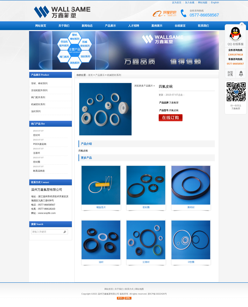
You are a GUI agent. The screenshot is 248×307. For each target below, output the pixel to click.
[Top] (241, 73)
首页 (90, 75)
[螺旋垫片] (101, 204)
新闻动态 (87, 25)
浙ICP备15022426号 (157, 294)
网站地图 (202, 2)
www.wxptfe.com (47, 213)
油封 (101, 262)
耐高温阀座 (39, 170)
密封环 (36, 135)
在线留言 (180, 25)
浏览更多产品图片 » (144, 85)
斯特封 (191, 207)
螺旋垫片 (101, 207)
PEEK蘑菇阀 (39, 144)
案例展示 (157, 25)
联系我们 (203, 25)
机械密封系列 (38, 104)
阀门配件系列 (38, 97)
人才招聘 (133, 25)
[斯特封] (191, 204)
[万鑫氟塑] (124, 68)
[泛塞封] (146, 259)
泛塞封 (146, 262)
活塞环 (36, 153)
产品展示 (110, 25)
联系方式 (129, 289)
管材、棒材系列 (39, 83)
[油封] (101, 259)
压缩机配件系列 (39, 90)
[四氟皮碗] (105, 109)
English (215, 2)
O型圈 (191, 262)
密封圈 (36, 162)
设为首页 (176, 2)
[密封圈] (146, 204)
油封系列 (35, 111)
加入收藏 (189, 2)
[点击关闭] (241, 24)
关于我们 (64, 25)
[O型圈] (191, 259)
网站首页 (40, 25)
